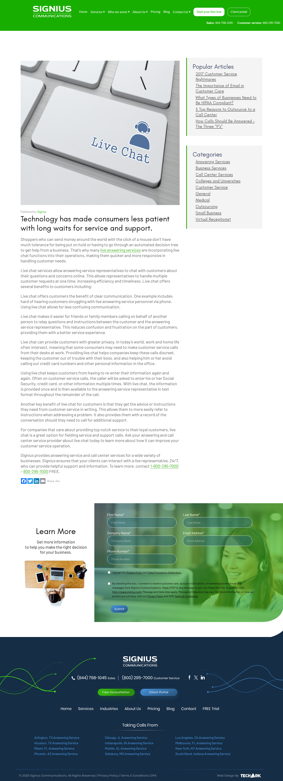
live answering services (120, 250)
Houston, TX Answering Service (56, 743)
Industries (109, 708)
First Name (115, 514)
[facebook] (189, 677)
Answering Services (213, 161)
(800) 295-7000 (150, 678)
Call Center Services (214, 174)
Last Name (191, 514)
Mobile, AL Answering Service (126, 748)
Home (83, 11)
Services (96, 12)
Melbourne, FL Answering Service (198, 743)
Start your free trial (209, 11)
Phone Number (118, 551)
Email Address (193, 533)
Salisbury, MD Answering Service (127, 754)
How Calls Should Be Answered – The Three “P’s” (225, 124)
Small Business (208, 212)
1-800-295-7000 (164, 466)
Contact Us (180, 12)
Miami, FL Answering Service (54, 748)
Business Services (211, 168)
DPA (154, 775)
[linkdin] (196, 677)
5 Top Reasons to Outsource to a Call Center (225, 112)
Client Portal (158, 692)
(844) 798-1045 (96, 678)
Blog (166, 11)
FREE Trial (211, 708)
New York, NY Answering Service (198, 748)
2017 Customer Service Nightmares (216, 76)
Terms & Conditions (186, 596)
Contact (188, 708)
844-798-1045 (219, 22)
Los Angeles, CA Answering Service (200, 737)
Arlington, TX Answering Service (56, 737)
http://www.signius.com (127, 591)
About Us (139, 12)
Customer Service (212, 187)
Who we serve (117, 12)
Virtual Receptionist (213, 219)
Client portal (239, 11)
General (203, 193)
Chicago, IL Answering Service (126, 737)
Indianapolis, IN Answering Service (129, 743)
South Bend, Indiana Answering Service (202, 754)
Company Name (119, 533)
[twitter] (203, 677)
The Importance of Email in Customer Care (220, 88)
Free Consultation (116, 692)
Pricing (155, 11)
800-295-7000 (258, 22)
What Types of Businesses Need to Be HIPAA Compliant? (226, 100)
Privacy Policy (155, 596)
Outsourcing (207, 206)
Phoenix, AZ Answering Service (56, 754)
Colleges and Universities (218, 180)
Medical (203, 200)
